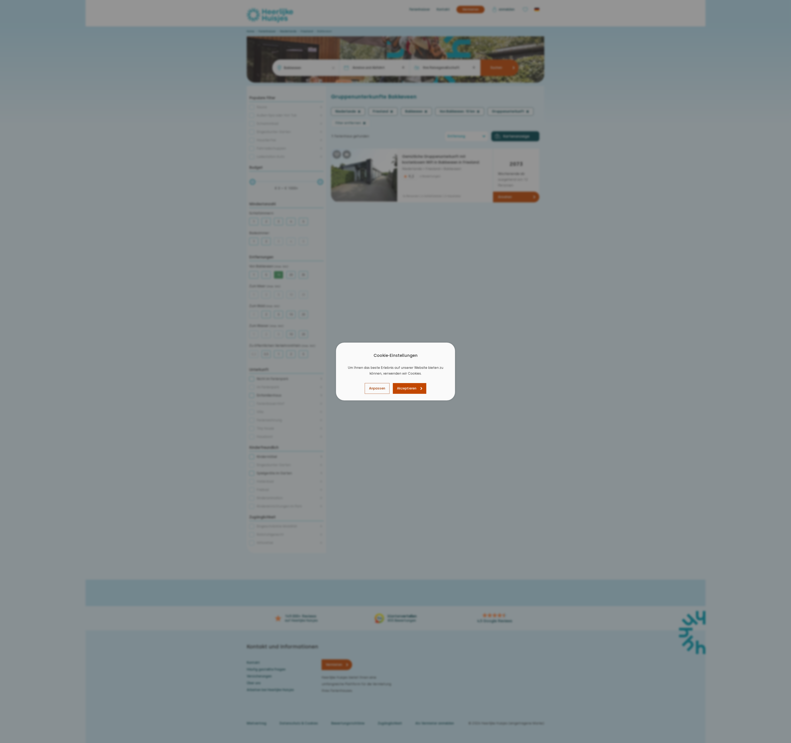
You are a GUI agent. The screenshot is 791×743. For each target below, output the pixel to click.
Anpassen (377, 388)
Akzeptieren (406, 388)
